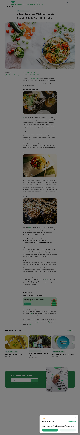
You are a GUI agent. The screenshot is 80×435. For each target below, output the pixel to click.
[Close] (75, 418)
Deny (68, 430)
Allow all (50, 430)
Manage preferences (71, 421)
